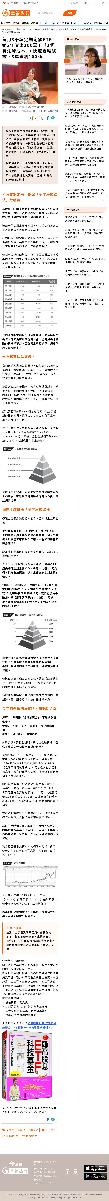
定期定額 (33, 1130)
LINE (86, 2)
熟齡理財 (27, 29)
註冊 (104, 2)
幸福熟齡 (6, 29)
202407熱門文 (29, 1136)
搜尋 (70, 13)
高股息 (21, 1130)
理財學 (17, 29)
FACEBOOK (73, 2)
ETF (53, 1130)
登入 (96, 2)
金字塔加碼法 (11, 1136)
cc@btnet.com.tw (42, 1182)
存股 (44, 1130)
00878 (10, 1130)
